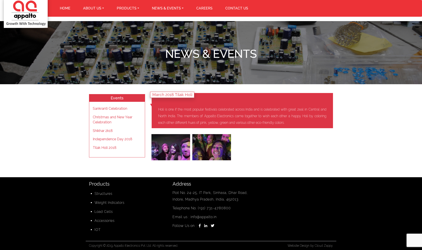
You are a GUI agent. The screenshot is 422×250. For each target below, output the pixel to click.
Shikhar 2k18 (103, 131)
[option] (170, 147)
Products (126, 8)
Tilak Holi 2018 (104, 148)
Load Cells (104, 212)
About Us (92, 8)
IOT (98, 230)
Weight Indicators (109, 203)
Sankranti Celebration (110, 108)
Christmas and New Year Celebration (112, 119)
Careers (204, 8)
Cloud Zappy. (324, 245)
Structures (103, 194)
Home (65, 8)
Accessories (105, 221)
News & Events (166, 8)
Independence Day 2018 (112, 139)
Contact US (236, 8)
